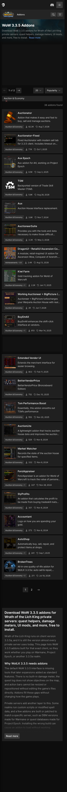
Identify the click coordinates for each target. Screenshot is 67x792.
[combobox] (38, 90)
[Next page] (18, 90)
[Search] (53, 14)
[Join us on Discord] (52, 5)
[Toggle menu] (59, 5)
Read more (34, 37)
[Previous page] (4, 90)
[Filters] (60, 14)
